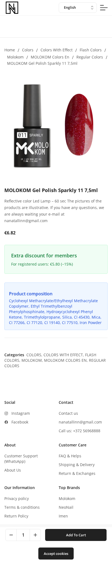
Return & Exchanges (77, 473)
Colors (27, 49)
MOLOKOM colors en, (66, 360)
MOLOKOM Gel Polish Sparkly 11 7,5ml (42, 63)
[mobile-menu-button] (104, 7)
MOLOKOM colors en (50, 57)
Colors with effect (57, 49)
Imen (63, 516)
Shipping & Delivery (77, 464)
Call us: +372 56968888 (79, 430)
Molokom (15, 57)
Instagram (20, 413)
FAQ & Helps (70, 455)
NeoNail (66, 507)
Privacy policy (16, 498)
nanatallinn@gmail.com (80, 422)
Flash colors (91, 49)
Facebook (19, 422)
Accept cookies (56, 553)
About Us (12, 470)
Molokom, (32, 360)
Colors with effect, (64, 354)
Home (9, 49)
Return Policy (16, 516)
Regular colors (89, 57)
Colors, (34, 354)
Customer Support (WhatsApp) (21, 458)
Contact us (68, 413)
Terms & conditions (22, 507)
